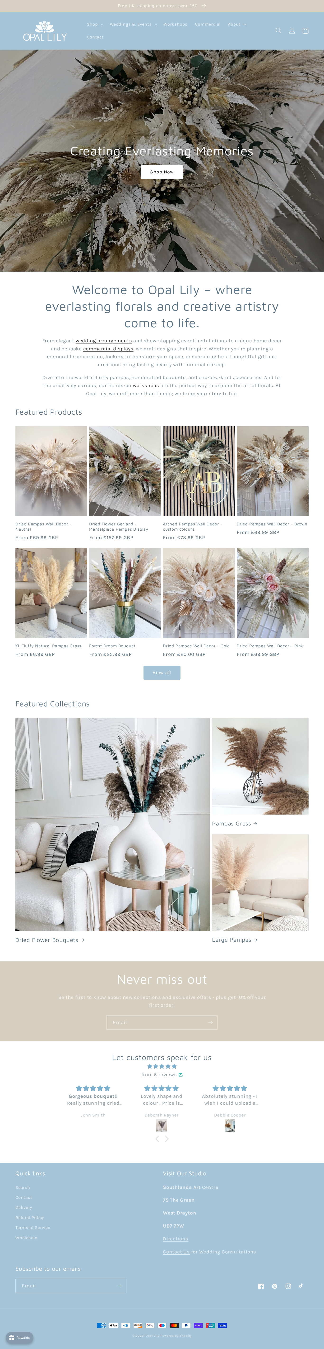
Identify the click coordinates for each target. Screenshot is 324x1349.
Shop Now (162, 172)
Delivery (23, 1207)
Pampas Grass (231, 823)
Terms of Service (32, 1227)
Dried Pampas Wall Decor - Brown (272, 523)
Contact (23, 1197)
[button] (94, 24)
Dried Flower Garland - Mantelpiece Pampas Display (118, 526)
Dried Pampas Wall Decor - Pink (270, 645)
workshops (146, 385)
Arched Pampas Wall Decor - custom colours (192, 526)
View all (162, 672)
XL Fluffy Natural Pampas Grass (48, 645)
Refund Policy (29, 1217)
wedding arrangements (104, 340)
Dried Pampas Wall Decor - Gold (196, 645)
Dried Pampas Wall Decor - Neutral (43, 526)
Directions (175, 1239)
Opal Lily (152, 1335)
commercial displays (108, 349)
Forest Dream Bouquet (112, 645)
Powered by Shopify (176, 1335)
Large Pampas (231, 939)
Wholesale (26, 1237)
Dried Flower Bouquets (46, 939)
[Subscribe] (210, 1022)
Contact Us (176, 1252)
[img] (162, 1066)
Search (22, 1187)
